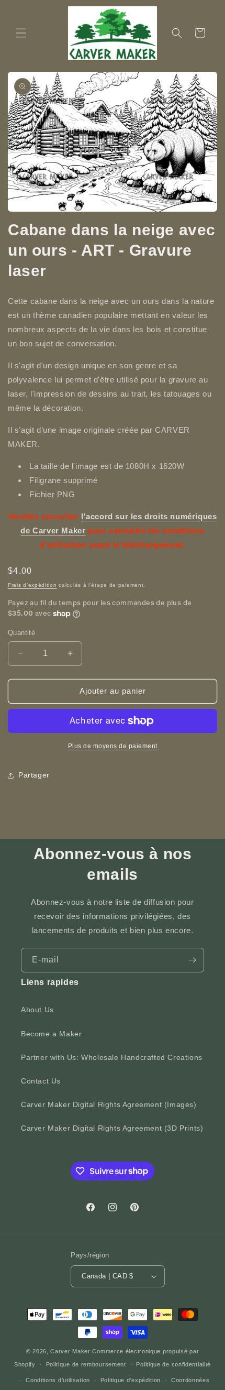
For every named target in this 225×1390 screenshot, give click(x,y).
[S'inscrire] (192, 960)
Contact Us (41, 1081)
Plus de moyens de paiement (113, 746)
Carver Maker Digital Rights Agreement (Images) (109, 1104)
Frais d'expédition (32, 585)
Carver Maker (70, 1351)
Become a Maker (51, 1034)
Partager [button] (34, 775)
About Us (37, 1009)
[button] (20, 33)
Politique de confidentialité (173, 1364)
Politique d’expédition (130, 1380)
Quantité (21, 633)
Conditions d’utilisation (58, 1380)
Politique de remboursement (86, 1364)
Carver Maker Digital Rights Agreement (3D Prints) (112, 1128)
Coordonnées (190, 1380)
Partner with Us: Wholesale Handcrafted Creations (112, 1057)
